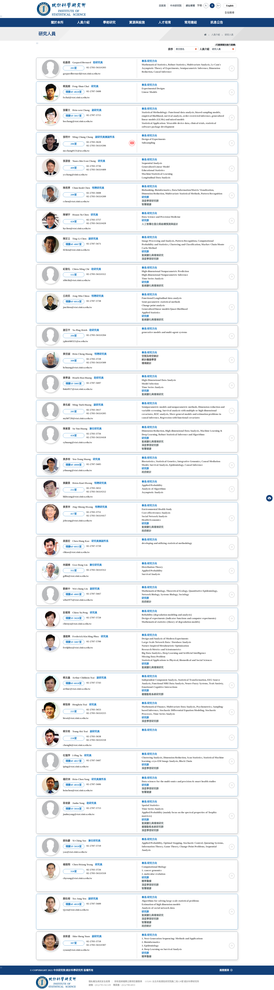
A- (206, 5)
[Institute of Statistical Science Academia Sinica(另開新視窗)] (69, 12)
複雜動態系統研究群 (153, 694)
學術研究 (109, 22)
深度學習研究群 (150, 201)
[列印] (269, 498)
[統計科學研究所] (69, 5)
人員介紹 (83, 22)
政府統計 (146, 472)
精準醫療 (146, 881)
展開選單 (224, 970)
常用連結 (190, 22)
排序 (170, 49)
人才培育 (164, 22)
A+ (218, 5)
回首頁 (162, 5)
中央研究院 (176, 5)
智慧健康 (146, 204)
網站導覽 (190, 5)
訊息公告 (216, 22)
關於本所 (57, 22)
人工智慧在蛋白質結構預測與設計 (160, 224)
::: (1, 16)
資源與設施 (137, 22)
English (229, 5)
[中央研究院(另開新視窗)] (43, 9)
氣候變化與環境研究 (153, 255)
